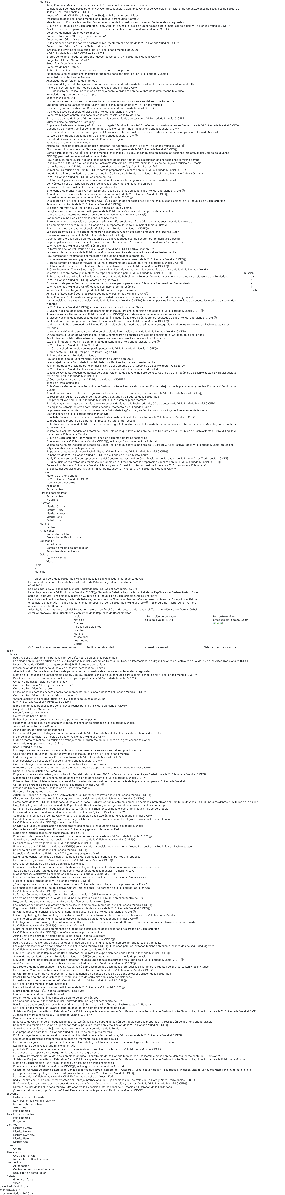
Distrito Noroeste (57, 513)
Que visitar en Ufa (57, 534)
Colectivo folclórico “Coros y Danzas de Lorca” (76, 36)
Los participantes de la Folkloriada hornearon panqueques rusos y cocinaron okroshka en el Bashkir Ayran (112, 231)
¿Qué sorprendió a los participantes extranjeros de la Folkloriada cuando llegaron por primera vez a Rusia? (113, 238)
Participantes (54, 489)
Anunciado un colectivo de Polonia (68, 77)
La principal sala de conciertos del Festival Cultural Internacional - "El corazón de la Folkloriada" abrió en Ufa (114, 242)
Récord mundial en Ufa (60, 97)
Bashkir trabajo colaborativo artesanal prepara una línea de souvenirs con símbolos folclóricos (105, 338)
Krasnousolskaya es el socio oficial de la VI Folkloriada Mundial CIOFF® (90, 111)
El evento (45, 472)
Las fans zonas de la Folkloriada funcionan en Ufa (77, 413)
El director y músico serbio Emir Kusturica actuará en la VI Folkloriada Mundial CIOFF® (100, 108)
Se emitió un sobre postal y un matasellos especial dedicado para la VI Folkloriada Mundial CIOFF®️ (109, 273)
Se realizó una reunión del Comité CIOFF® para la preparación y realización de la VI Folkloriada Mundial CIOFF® (116, 170)
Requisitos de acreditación (62, 551)
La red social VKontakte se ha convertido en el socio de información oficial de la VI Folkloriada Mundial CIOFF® (116, 331)
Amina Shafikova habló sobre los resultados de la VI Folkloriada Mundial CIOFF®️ (97, 293)
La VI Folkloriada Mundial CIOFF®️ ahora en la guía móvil (82, 280)
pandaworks (228, 647)
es (252, 283)
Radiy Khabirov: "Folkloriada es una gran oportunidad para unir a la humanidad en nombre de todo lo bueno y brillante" (120, 297)
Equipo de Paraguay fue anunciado (68, 142)
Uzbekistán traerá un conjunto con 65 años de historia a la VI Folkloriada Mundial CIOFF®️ (103, 341)
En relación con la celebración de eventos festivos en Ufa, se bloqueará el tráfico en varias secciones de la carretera (119, 221)
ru (252, 280)
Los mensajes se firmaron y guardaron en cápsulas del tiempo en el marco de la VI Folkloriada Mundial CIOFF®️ (116, 259)
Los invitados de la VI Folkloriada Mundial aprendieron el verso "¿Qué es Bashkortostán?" (102, 166)
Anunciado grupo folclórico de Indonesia (71, 80)
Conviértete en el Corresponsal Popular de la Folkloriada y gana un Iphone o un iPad (99, 183)
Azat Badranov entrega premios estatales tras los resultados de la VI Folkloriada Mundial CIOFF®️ (107, 321)
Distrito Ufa (53, 520)
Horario (44, 523)
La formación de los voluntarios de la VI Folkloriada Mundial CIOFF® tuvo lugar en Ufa (100, 248)
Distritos (45, 503)
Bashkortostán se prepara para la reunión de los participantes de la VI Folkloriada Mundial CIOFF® (107, 29)
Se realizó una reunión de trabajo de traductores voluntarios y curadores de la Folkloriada (102, 396)
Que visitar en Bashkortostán (64, 537)
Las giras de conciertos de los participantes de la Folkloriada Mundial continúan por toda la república (110, 211)
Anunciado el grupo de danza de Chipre (71, 94)
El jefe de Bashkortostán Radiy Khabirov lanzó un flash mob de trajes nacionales (96, 437)
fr (252, 286)
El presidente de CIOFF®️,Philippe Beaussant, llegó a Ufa (82, 352)
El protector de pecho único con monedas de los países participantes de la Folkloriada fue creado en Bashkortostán (119, 283)
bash (254, 290)
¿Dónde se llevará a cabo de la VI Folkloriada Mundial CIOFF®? (85, 379)
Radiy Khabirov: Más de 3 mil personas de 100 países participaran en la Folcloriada (98, 5)
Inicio (38, 565)
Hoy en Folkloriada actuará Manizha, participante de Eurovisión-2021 (89, 358)
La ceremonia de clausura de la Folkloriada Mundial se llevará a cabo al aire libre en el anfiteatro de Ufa (111, 252)
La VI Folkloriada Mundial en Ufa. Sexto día (73, 345)
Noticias (45, 1)
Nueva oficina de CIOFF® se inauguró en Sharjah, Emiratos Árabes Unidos (92, 15)
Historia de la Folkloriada (62, 475)
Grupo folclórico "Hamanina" (64, 63)
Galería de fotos (56, 558)
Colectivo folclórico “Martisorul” (66, 39)
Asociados (52, 485)
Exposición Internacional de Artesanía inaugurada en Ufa (81, 187)
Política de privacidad (100, 647)
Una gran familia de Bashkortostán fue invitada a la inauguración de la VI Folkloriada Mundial (104, 104)
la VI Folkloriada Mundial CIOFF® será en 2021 (75, 53)
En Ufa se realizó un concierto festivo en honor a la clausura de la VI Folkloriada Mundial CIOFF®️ (107, 266)
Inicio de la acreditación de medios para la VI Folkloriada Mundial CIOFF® (92, 87)
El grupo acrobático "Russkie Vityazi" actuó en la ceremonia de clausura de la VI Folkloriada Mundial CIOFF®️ (115, 262)
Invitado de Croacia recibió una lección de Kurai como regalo (84, 139)
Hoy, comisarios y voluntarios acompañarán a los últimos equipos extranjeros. (95, 255)
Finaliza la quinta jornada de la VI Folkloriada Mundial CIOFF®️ (85, 235)
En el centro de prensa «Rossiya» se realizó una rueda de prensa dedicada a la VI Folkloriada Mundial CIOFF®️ (115, 190)
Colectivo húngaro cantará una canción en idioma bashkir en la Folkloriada (93, 115)
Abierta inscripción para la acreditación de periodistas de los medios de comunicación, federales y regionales (115, 22)
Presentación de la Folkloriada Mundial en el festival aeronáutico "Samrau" (92, 18)
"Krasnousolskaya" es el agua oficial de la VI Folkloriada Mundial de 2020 (92, 49)
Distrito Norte (55, 510)
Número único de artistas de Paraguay (70, 122)
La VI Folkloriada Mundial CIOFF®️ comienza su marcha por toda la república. (95, 307)
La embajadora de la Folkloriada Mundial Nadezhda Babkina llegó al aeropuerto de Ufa (100, 362)
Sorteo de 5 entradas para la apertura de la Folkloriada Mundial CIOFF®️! (92, 135)
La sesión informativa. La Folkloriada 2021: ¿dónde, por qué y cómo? (89, 207)
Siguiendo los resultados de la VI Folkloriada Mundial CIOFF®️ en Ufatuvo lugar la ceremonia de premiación (113, 314)
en (252, 276)
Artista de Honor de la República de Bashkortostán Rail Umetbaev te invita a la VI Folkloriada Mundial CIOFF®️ (115, 145)
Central (50, 527)
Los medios (47, 540)
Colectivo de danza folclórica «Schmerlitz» (73, 32)
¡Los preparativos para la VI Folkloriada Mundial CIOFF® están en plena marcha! (96, 400)
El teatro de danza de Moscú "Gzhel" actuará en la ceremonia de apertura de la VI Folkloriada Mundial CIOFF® (115, 118)
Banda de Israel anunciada (62, 382)
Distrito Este (54, 516)
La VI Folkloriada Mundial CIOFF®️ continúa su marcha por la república (90, 286)
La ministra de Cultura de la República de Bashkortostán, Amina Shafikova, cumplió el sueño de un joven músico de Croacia (123, 163)
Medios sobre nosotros (60, 482)
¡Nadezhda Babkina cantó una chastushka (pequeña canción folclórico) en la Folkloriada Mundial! (107, 73)
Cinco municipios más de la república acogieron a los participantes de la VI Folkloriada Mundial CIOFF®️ (111, 149)
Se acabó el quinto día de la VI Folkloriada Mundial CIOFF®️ (83, 204)
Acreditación (54, 544)
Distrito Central (55, 506)
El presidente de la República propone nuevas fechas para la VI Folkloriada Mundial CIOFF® (103, 56)
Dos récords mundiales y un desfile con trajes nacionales (81, 218)
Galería (44, 554)
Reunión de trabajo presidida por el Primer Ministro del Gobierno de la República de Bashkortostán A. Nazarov (115, 365)
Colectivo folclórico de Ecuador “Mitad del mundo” (78, 46)
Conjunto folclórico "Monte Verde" (67, 60)
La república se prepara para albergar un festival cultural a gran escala (90, 420)
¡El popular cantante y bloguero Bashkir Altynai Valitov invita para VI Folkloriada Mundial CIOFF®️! (107, 451)
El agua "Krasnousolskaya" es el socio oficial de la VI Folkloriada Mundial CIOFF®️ (97, 228)
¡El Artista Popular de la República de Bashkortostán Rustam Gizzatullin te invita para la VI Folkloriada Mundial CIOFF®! (120, 417)
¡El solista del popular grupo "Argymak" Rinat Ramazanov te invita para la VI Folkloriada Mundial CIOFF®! (111, 468)
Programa (52, 499)
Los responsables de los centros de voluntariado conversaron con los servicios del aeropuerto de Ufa (110, 101)
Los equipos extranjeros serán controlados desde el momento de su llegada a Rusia (98, 407)
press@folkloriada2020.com (230, 619)
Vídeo (50, 561)
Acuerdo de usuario (157, 647)
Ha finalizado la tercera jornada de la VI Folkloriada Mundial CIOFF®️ (89, 197)
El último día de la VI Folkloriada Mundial (71, 355)
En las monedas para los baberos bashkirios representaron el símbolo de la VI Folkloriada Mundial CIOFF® (112, 43)
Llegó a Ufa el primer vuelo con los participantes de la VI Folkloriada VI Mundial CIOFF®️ (102, 348)
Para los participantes (53, 492)
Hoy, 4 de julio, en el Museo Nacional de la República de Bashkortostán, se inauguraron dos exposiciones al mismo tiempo (123, 159)
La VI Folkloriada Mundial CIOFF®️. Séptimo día (76, 245)
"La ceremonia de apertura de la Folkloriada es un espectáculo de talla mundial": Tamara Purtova (107, 225)
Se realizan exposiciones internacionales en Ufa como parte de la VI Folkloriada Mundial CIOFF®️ (107, 194)
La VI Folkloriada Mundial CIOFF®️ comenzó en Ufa (78, 176)
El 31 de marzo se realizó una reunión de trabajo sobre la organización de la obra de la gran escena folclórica (115, 91)
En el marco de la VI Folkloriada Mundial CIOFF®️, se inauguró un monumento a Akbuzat (101, 441)
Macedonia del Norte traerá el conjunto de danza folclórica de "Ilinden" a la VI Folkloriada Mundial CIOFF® (112, 128)
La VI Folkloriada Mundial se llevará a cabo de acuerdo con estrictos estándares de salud (102, 369)
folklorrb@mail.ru (224, 616)
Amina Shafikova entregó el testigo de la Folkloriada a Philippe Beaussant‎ (92, 290)
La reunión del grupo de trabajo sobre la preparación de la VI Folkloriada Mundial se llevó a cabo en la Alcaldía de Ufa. (120, 84)
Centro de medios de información (67, 547)
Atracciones (47, 530)
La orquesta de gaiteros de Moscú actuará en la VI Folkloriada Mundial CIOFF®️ (96, 214)
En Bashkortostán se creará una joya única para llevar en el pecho (87, 70)
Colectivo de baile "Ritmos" (63, 67)
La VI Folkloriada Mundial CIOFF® (67, 479)
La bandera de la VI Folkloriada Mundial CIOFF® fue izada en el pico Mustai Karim (97, 455)
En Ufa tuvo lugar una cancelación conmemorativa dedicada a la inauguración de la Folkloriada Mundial (111, 180)
